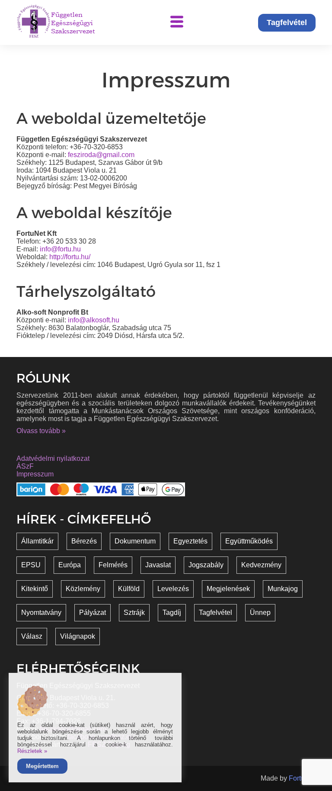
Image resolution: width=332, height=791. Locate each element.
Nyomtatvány (41, 612)
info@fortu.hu (60, 249)
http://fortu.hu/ (69, 256)
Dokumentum (135, 541)
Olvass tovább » (41, 430)
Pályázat (92, 612)
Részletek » (32, 751)
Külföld (129, 588)
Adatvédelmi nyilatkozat (52, 458)
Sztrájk (134, 612)
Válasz (31, 636)
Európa (69, 565)
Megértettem (42, 766)
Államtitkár (37, 541)
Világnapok (77, 636)
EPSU (31, 565)
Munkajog (283, 588)
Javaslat (158, 565)
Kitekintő (34, 588)
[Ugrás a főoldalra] (33, 22)
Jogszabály (205, 565)
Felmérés (113, 565)
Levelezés (173, 588)
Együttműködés (249, 541)
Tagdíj (172, 612)
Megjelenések (228, 588)
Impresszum (35, 474)
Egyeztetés (190, 541)
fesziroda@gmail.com (101, 154)
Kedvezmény (261, 565)
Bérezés (84, 541)
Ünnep (260, 612)
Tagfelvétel (287, 22)
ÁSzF (25, 466)
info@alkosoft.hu (93, 320)
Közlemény (83, 588)
